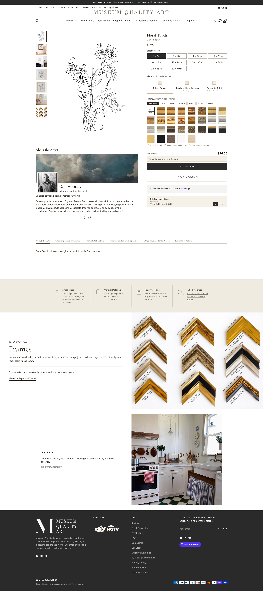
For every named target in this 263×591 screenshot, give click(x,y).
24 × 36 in (156, 68)
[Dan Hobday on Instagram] (89, 218)
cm (221, 204)
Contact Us (137, 542)
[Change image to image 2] (41, 49)
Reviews (136, 523)
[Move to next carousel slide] (225, 270)
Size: (153, 50)
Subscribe (222, 529)
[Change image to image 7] (41, 112)
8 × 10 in (177, 56)
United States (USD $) (48, 580)
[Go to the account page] (214, 20)
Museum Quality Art (60, 584)
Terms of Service (140, 572)
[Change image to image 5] (41, 87)
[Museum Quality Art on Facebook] (219, 7)
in (215, 204)
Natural (210, 103)
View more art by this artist (73, 191)
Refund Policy (139, 567)
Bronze (182, 103)
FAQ (134, 537)
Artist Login (137, 533)
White (200, 103)
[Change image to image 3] (41, 61)
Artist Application (140, 528)
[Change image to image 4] (41, 74)
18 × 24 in (177, 62)
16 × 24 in (156, 62)
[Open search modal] (37, 20)
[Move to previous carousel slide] (218, 270)
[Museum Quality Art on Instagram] (222, 7)
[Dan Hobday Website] (84, 218)
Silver (172, 103)
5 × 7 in (156, 56)
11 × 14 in (197, 56)
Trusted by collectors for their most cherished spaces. (197, 296)
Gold (163, 103)
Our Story (136, 547)
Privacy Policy (139, 562)
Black (191, 103)
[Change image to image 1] (41, 36)
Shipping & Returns (141, 552)
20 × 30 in (197, 62)
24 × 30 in (217, 62)
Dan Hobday (153, 39)
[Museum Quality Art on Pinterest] (226, 7)
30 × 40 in (177, 68)
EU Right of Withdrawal (143, 557)
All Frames (153, 103)
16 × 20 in (218, 56)
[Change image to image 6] (41, 99)
